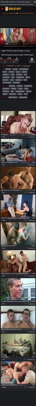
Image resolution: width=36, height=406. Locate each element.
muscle (15, 69)
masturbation (24, 69)
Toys (25, 94)
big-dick (24, 72)
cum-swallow (7, 82)
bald (25, 80)
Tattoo (20, 94)
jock (25, 74)
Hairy (26, 88)
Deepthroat (28, 86)
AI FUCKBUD (30, 13)
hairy (12, 74)
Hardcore (6, 91)
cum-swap (16, 82)
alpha (27, 77)
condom (5, 80)
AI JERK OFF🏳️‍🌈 (13, 13)
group (18, 72)
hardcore (6, 74)
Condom (19, 86)
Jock (12, 91)
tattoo (5, 72)
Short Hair (13, 94)
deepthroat (20, 77)
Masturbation (20, 91)
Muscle (28, 91)
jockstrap (19, 80)
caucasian (6, 77)
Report (32, 61)
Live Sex (5, 13)
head (12, 80)
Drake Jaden (23, 97)
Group (20, 88)
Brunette (12, 86)
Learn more (29, 4)
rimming (11, 72)
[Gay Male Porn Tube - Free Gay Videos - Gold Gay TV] (13, 8)
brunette (19, 74)
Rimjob (5, 94)
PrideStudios (10, 66)
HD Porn (22, 13)
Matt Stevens (13, 97)
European (6, 88)
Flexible (13, 88)
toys (13, 77)
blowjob (8, 69)
